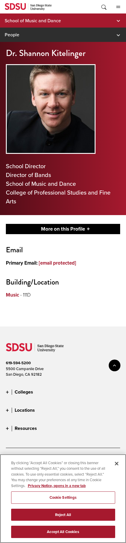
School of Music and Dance (33, 20)
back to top (114, 365)
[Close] (116, 463)
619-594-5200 (18, 363)
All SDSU (118, 6)
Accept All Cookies (63, 532)
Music (12, 295)
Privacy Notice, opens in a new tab (57, 485)
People (12, 34)
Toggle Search (103, 6)
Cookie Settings (63, 497)
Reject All (63, 515)
